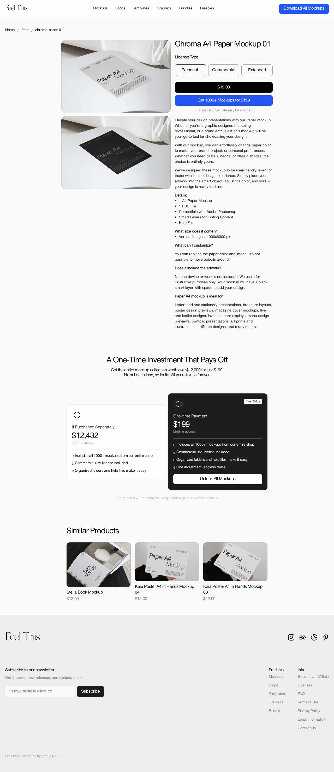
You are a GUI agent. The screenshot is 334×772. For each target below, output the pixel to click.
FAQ (301, 694)
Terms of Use (308, 702)
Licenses (305, 685)
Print (25, 30)
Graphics (276, 702)
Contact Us (306, 728)
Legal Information (311, 719)
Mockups (276, 677)
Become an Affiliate (313, 677)
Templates (277, 694)
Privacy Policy (309, 711)
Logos (274, 685)
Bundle (274, 711)
